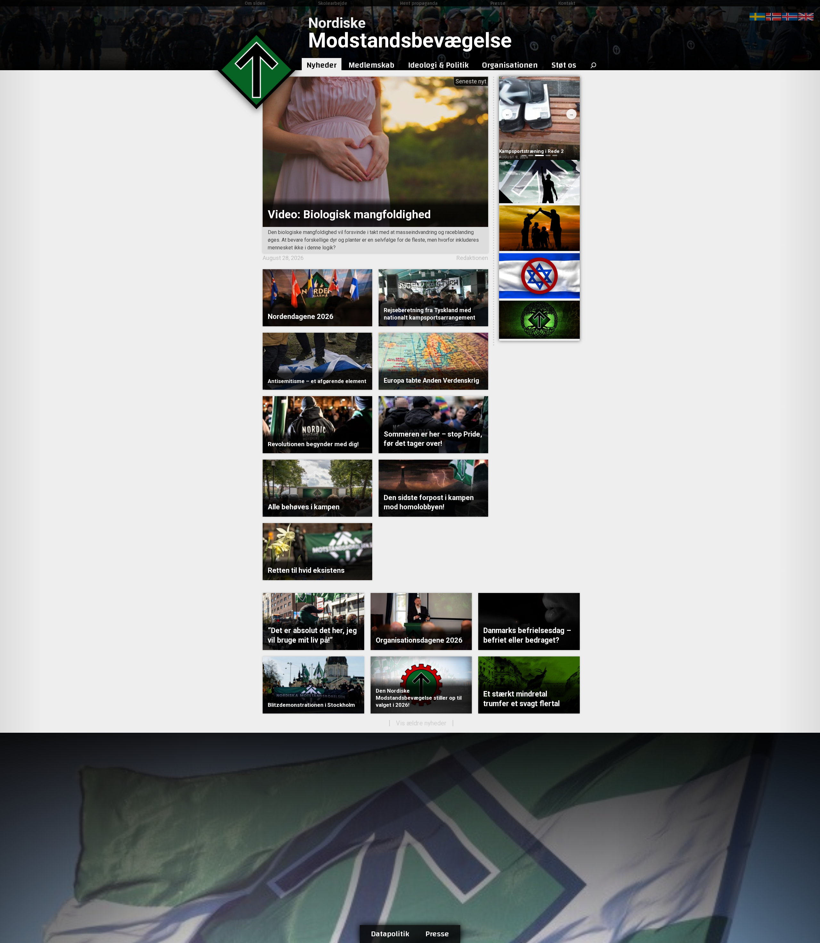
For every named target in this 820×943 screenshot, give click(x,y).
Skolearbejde (332, 3)
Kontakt (566, 3)
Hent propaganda (419, 3)
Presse (497, 3)
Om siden (255, 3)
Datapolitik (390, 934)
